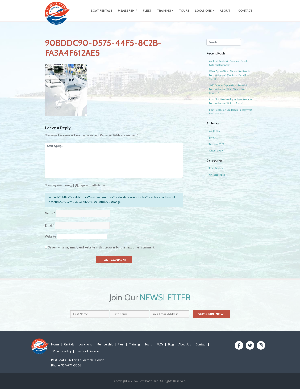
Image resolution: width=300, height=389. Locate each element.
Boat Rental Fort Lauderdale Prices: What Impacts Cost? (230, 111)
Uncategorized (217, 174)
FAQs (160, 344)
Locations (203, 10)
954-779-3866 (71, 365)
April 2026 (214, 131)
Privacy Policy (62, 351)
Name (50, 213)
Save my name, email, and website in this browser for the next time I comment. (101, 247)
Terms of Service (87, 351)
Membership (127, 10)
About (225, 10)
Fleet (147, 10)
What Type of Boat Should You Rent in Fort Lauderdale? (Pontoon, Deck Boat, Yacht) (229, 75)
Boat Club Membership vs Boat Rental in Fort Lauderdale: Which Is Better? (230, 101)
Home (55, 344)
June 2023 (214, 137)
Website (50, 236)
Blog (171, 344)
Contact (245, 10)
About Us (184, 344)
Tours (184, 10)
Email (49, 225)
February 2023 (216, 144)
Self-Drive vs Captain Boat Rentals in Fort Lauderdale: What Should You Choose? (228, 89)
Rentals (69, 344)
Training (164, 10)
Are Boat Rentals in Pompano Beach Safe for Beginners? (228, 63)
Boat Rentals (101, 10)
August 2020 (216, 150)
